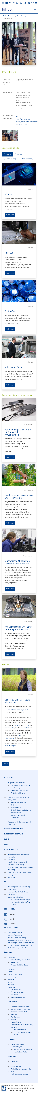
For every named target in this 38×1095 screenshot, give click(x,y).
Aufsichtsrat (15, 962)
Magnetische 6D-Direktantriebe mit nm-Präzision (17, 562)
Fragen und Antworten (15, 897)
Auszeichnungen (16, 1022)
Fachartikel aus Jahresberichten (21, 1069)
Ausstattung (12, 977)
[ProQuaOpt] (19, 291)
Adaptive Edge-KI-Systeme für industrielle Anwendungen (18, 432)
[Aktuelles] (3, 3)
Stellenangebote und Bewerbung (19, 887)
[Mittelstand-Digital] (19, 347)
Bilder (20, 736)
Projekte (14, 1014)
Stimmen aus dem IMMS (19, 1012)
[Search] (25, 3)
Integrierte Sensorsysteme (16, 783)
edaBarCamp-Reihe (20, 1052)
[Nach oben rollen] (33, 1090)
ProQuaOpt (10, 311)
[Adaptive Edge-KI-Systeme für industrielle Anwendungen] (19, 409)
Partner (10, 972)
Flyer (12, 1072)
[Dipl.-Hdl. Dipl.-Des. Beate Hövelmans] (19, 679)
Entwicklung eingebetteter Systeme (20, 940)
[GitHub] (32, 3)
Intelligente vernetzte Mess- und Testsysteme (19, 496)
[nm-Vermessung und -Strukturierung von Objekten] (19, 606)
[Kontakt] (17, 3)
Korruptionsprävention (18, 997)
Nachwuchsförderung (15, 974)
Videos (13, 1064)
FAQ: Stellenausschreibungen (21, 900)
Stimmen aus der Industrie (20, 1007)
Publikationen (15, 1017)
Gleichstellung (15, 990)
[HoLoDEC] (19, 232)
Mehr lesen (10, 215)
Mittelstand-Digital (14, 367)
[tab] (7, 154)
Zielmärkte (11, 877)
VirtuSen (9, 194)
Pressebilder (15, 1061)
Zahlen (10, 982)
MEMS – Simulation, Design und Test (20, 945)
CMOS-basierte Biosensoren (20, 785)
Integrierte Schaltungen (15, 933)
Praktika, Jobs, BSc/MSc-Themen (18, 892)
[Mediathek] (6, 3)
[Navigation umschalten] (35, 9)
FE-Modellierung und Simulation (18, 948)
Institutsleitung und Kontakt (20, 960)
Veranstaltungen (10, 746)
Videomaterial (10, 738)
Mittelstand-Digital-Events (23, 1049)
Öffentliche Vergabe (17, 992)
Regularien (11, 987)
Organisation (12, 957)
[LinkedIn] (29, 3)
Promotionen (12, 889)
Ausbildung (11, 894)
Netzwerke (11, 969)
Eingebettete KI (16, 807)
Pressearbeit (24, 728)
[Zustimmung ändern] (4, 1088)
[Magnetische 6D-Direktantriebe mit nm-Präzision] (19, 540)
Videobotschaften (20, 1030)
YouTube (27, 725)
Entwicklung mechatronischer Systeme (21, 943)
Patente (13, 1019)
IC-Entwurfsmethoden (15, 935)
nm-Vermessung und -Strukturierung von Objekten (19, 628)
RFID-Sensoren (12, 859)
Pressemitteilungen (17, 1044)
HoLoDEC (9, 252)
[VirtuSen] (19, 174)
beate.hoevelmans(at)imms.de (18, 710)
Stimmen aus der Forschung (20, 1009)
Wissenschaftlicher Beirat (19, 965)
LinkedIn (18, 725)
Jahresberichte (9, 728)
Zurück (5, 764)
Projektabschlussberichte (19, 1074)
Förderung (11, 985)
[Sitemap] (21, 3)
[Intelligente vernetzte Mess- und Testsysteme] (19, 475)
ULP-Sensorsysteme (17, 788)
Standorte (11, 979)
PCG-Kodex (14, 995)
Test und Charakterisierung (17, 938)
